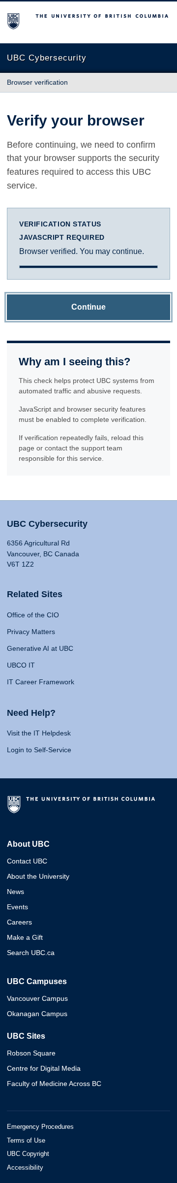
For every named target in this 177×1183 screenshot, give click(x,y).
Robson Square (31, 1053)
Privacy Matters (31, 632)
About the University (38, 876)
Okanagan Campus (37, 1014)
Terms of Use (26, 1140)
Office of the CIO (33, 615)
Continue (88, 307)
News (15, 891)
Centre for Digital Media (44, 1068)
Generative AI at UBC (40, 648)
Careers (19, 922)
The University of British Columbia (83, 808)
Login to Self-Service (39, 750)
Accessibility (25, 1167)
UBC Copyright (28, 1153)
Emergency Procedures (40, 1126)
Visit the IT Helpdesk (39, 733)
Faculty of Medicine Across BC (54, 1083)
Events (17, 907)
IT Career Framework (40, 682)
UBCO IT (21, 665)
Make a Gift (25, 937)
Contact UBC (27, 861)
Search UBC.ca (31, 953)
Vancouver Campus (37, 998)
